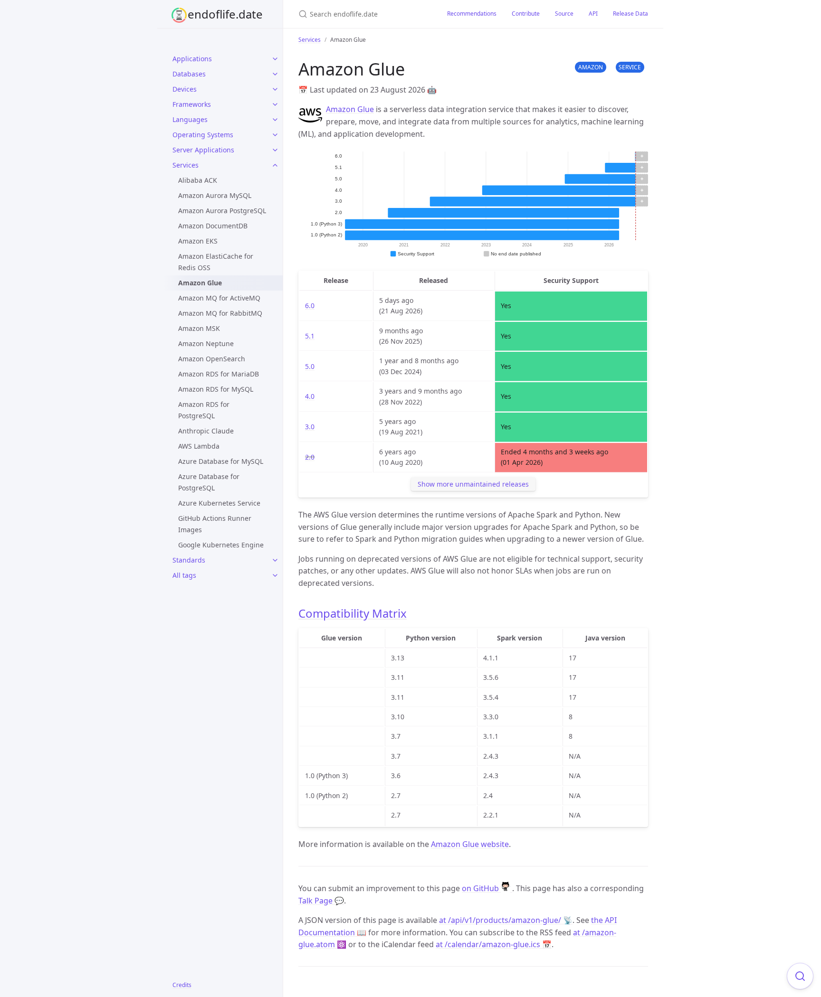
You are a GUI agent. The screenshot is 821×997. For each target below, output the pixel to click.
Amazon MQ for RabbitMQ (220, 313)
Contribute (526, 13)
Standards (188, 559)
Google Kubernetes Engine (221, 544)
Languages (190, 119)
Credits (181, 985)
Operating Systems (202, 134)
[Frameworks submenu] (275, 104)
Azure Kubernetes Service (219, 503)
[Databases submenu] (275, 74)
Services (185, 164)
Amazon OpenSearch (211, 358)
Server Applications (203, 149)
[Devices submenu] (275, 89)
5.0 (310, 366)
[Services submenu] (275, 165)
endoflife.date (225, 14)
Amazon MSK (199, 328)
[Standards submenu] (275, 560)
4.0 (310, 396)
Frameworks (191, 104)
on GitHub (481, 888)
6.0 (310, 305)
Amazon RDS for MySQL (215, 389)
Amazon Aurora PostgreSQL (222, 210)
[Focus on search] (800, 976)
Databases (189, 73)
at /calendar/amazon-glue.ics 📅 (494, 944)
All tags (184, 575)
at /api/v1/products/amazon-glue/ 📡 (506, 920)
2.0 (310, 456)
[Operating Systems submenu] (275, 134)
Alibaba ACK (197, 180)
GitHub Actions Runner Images (214, 524)
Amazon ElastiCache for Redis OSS (215, 262)
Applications (192, 58)
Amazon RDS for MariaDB (218, 373)
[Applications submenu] (275, 58)
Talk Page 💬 (321, 900)
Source (564, 13)
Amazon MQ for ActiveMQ (219, 297)
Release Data (630, 13)
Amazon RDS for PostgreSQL (203, 410)
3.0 (310, 426)
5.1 (310, 335)
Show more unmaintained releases (473, 484)
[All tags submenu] (275, 575)
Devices (184, 89)
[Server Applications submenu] (275, 150)
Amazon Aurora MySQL (214, 195)
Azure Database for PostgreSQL (208, 482)
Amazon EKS (198, 240)
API (593, 13)
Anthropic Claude (206, 430)
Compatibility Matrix (352, 613)
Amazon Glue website (470, 844)
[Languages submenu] (275, 119)
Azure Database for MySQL (220, 461)
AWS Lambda (199, 446)
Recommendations (471, 13)
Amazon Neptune (206, 343)
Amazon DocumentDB (213, 225)
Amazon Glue (350, 109)
